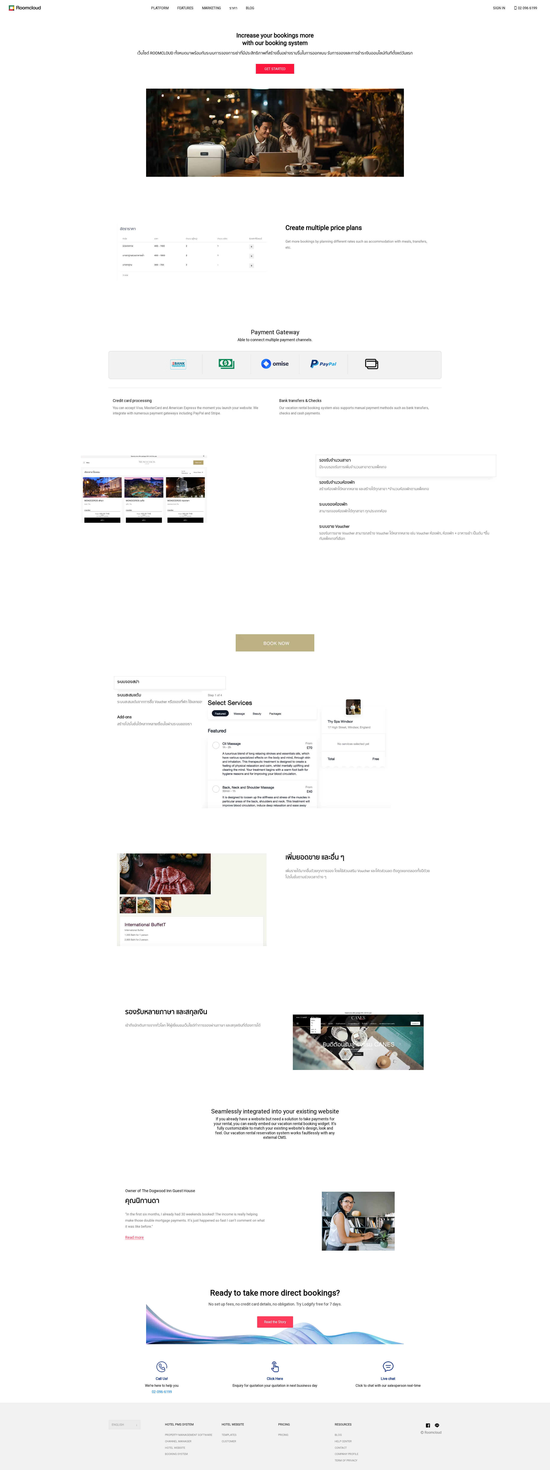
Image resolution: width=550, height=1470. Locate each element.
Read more (134, 1237)
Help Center (343, 1441)
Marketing (211, 8)
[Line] (428, 1425)
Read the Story (275, 1322)
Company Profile (346, 1454)
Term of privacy (346, 1460)
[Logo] (24, 8)
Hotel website (175, 1447)
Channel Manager (178, 1441)
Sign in (499, 8)
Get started (275, 69)
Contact (341, 1447)
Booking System (176, 1454)
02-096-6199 (162, 1391)
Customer (229, 1441)
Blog (250, 8)
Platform (160, 8)
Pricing (283, 1434)
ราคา (233, 8)
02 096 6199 (527, 8)
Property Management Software (188, 1434)
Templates (229, 1434)
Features (185, 8)
